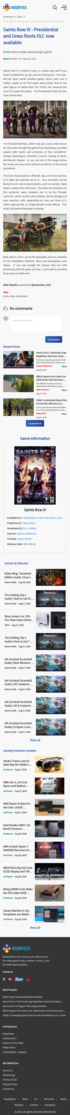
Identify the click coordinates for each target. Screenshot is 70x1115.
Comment (54, 339)
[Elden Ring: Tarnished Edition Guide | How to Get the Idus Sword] (51, 584)
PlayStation (10, 1099)
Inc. (25, 528)
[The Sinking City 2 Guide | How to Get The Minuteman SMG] (51, 649)
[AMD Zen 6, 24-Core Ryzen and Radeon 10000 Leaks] (49, 793)
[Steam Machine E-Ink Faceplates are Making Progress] (49, 921)
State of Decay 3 (42, 389)
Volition (32, 528)
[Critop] (29, 979)
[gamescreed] (19, 979)
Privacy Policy (10, 1084)
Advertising (9, 1075)
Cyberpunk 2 (9, 1038)
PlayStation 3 (31, 517)
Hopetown (8, 1033)
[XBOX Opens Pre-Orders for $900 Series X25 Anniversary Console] (18, 391)
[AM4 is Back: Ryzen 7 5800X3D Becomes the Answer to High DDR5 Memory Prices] (49, 857)
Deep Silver (29, 523)
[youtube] (10, 979)
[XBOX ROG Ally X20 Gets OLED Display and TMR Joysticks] (49, 879)
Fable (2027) (41, 413)
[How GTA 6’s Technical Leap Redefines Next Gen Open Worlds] (18, 367)
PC (35, 1099)
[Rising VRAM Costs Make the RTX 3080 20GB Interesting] (49, 900)
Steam (53, 517)
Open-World (24, 538)
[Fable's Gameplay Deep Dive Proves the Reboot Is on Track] (18, 415)
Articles (34, 1104)
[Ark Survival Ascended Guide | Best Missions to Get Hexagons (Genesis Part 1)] (51, 670)
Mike (15, 58)
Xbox (25, 1099)
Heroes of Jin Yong (13, 1042)
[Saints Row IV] (35, 503)
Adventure (30, 533)
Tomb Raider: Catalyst (14, 1052)
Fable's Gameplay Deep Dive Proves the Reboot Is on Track (51, 403)
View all (35, 740)
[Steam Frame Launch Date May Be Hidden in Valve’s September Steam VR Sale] (49, 772)
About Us (8, 1070)
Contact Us (8, 1088)
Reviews (19, 1104)
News (19, 16)
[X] (4, 979)
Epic (60, 517)
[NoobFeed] (15, 7)
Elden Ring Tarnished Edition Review (22, 996)
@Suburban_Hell (41, 284)
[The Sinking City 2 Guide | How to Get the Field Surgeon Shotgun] (51, 606)
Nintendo (49, 1099)
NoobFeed (8, 16)
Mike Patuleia (10, 284)
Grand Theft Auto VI (44, 366)
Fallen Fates (9, 1047)
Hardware (50, 1104)
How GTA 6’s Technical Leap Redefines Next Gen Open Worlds (51, 356)
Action (20, 533)
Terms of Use (10, 1079)
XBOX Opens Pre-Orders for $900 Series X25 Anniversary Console (51, 380)
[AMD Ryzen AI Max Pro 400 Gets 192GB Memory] (49, 815)
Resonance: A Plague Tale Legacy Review (24, 1006)
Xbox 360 (44, 517)
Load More (34, 423)
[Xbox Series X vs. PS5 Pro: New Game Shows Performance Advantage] (51, 627)
